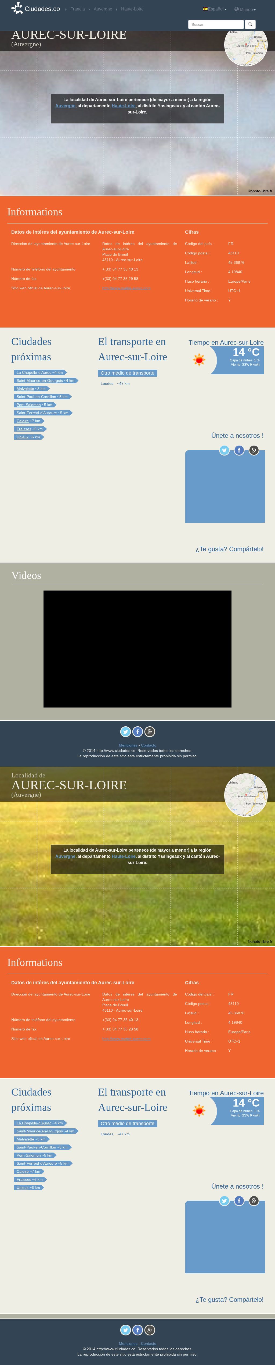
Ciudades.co (42, 8)
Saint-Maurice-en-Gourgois (40, 380)
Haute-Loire (124, 106)
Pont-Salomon (29, 405)
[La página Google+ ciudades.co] (253, 450)
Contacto (148, 745)
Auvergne (65, 106)
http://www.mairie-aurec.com (126, 288)
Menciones (128, 745)
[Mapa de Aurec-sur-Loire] (246, 44)
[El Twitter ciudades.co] (224, 450)
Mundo (246, 9)
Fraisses (24, 429)
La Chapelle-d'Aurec (34, 372)
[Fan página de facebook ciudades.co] (239, 450)
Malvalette (25, 388)
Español (216, 9)
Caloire (23, 421)
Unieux (22, 437)
